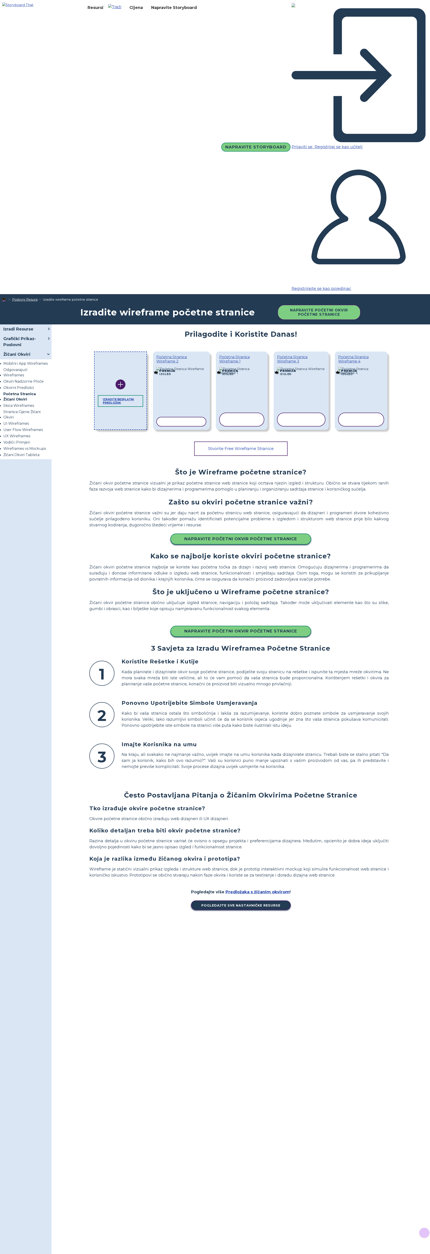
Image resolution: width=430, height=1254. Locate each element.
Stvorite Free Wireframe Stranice (241, 448)
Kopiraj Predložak (181, 368)
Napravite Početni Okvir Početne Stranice (319, 312)
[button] (116, 7)
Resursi (95, 7)
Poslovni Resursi (25, 300)
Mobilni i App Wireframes (25, 363)
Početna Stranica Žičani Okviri (19, 396)
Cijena (136, 7)
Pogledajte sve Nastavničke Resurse (240, 905)
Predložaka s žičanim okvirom (258, 892)
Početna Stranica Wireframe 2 (171, 359)
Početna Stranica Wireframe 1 (234, 359)
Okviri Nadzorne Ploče (23, 381)
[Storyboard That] (17, 4)
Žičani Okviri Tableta (21, 455)
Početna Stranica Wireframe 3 (292, 359)
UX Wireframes (16, 436)
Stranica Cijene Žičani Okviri (22, 414)
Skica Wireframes (18, 405)
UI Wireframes (16, 423)
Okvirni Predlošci (18, 388)
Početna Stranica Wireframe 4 (353, 359)
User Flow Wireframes (23, 430)
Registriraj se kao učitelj (338, 146)
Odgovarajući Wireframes (15, 372)
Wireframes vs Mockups (24, 448)
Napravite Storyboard (174, 7)
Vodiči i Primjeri (16, 442)
